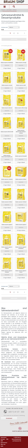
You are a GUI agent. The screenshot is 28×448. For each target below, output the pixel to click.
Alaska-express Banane (7, 108)
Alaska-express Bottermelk (7, 131)
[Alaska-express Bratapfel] (21, 148)
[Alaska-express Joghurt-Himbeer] (7, 263)
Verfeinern (14, 39)
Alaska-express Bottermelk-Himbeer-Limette (21, 132)
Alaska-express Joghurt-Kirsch (20, 271)
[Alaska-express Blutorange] (21, 100)
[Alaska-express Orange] (21, 55)
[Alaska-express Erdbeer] (21, 171)
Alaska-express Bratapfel (21, 156)
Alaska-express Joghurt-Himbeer (6, 271)
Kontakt (9, 418)
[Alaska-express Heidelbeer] (7, 55)
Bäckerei (14, 9)
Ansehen (7, 65)
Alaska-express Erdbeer (20, 179)
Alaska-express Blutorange (21, 108)
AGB (2, 441)
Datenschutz (4, 442)
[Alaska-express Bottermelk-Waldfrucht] (7, 148)
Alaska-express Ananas (7, 85)
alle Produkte (9, 9)
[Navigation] (4, 7)
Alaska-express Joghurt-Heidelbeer (20, 247)
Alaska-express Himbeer (21, 202)
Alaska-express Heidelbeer (7, 62)
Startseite (3, 9)
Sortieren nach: (4, 27)
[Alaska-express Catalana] (7, 171)
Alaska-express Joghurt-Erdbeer (6, 247)
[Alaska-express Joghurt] (7, 217)
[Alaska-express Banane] (7, 100)
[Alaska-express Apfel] (21, 77)
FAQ (7, 439)
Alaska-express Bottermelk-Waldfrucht (7, 156)
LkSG (2, 446)
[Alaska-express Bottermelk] (7, 123)
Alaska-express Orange (21, 62)
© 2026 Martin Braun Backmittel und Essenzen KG (16, 439)
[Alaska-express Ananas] (7, 77)
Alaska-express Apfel (21, 85)
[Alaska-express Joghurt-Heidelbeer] (21, 239)
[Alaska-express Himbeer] (21, 194)
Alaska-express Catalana (7, 179)
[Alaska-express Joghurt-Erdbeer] (7, 239)
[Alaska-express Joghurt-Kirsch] (21, 263)
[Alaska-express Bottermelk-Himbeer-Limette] (21, 123)
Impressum (3, 437)
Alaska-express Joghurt (7, 224)
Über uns (3, 444)
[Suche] (13, 7)
